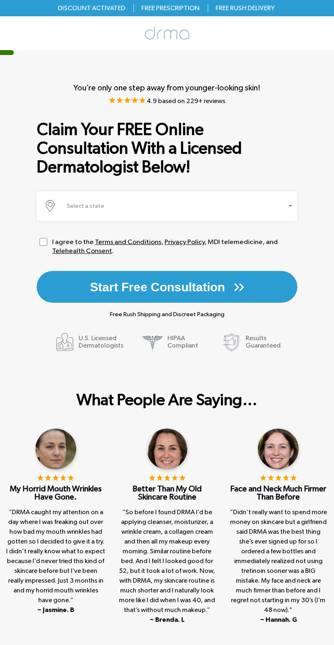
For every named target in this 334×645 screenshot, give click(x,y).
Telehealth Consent (82, 250)
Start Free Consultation (159, 287)
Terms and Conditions (128, 241)
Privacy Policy (184, 241)
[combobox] (180, 206)
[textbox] (88, 206)
